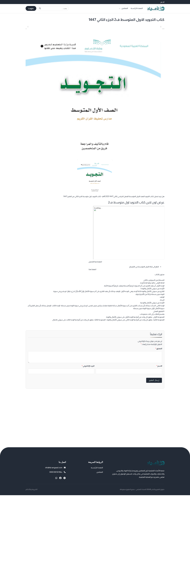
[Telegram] (64, 478)
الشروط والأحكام (31, 489)
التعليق (158, 348)
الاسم (159, 366)
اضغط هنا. (92, 269)
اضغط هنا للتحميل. (95, 262)
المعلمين (124, 8)
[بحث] (40, 8)
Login (31, 9)
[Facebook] (60, 478)
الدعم (162, 2)
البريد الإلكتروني (88, 366)
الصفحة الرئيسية (137, 8)
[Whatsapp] (56, 478)
